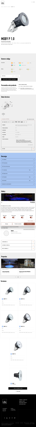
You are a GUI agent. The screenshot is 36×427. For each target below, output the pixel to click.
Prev (15, 277)
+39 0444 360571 (13, 409)
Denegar (6, 223)
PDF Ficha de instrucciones (6, 166)
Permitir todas (29, 223)
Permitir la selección (18, 223)
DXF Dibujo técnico (5, 173)
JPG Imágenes (4, 159)
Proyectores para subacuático (6, 41)
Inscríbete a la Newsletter (23, 399)
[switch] (13, 217)
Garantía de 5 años (22, 401)
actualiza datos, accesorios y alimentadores (9, 79)
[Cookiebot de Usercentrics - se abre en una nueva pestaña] (31, 202)
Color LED (2, 62)
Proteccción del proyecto (23, 402)
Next (20, 277)
